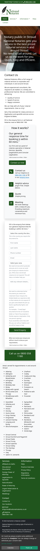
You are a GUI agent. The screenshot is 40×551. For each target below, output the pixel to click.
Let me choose (6, 544)
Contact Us (6, 501)
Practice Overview (27, 467)
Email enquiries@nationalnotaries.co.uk (14, 508)
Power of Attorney (8, 486)
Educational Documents (6, 468)
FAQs (34, 19)
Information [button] (24, 19)
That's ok (29, 548)
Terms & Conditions (28, 478)
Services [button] (13, 19)
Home (5, 19)
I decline (10, 548)
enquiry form (24, 177)
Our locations (7, 504)
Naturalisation (7, 483)
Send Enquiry (20, 330)
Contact (5, 23)
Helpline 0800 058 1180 (7, 513)
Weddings (5, 494)
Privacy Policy (26, 470)
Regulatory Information (25, 474)
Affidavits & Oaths (8, 464)
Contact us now (17, 162)
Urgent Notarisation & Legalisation (10, 489)
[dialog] (20, 542)
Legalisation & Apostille (7, 478)
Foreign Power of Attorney (8, 473)
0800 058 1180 (30, 2)
